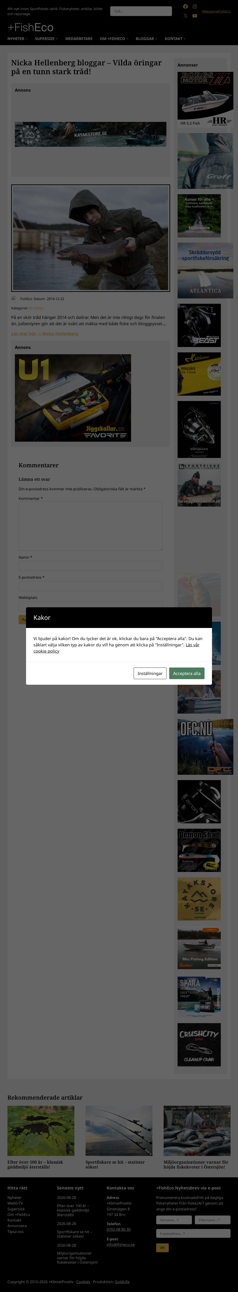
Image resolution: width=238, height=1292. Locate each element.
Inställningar (150, 673)
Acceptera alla (187, 673)
